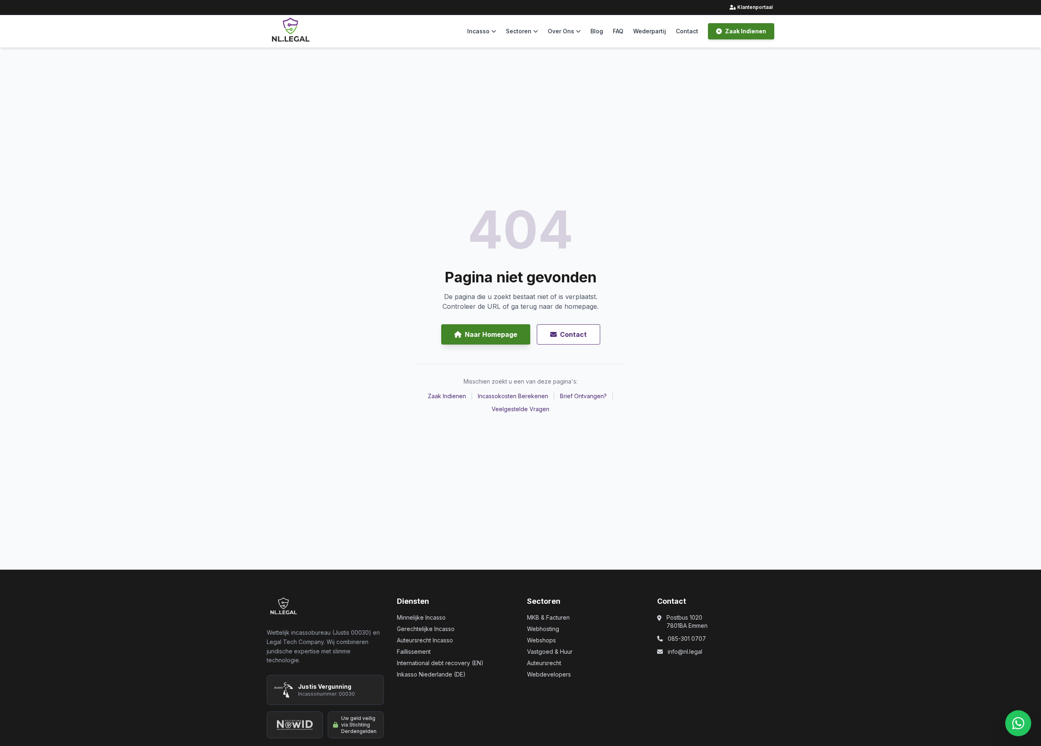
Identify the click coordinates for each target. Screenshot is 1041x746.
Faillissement (414, 651)
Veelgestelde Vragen (520, 409)
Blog (596, 31)
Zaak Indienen (745, 31)
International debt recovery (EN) (440, 662)
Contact (687, 31)
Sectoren (518, 31)
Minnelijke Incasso (421, 617)
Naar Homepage (491, 334)
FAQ (618, 31)
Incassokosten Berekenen (513, 396)
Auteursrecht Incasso (425, 640)
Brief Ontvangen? (583, 396)
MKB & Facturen (548, 617)
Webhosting (543, 628)
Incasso (478, 31)
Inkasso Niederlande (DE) (431, 674)
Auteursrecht (544, 662)
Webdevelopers (549, 674)
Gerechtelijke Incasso (426, 628)
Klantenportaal (752, 7)
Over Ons (561, 31)
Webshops (541, 640)
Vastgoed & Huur (550, 651)
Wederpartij (649, 31)
